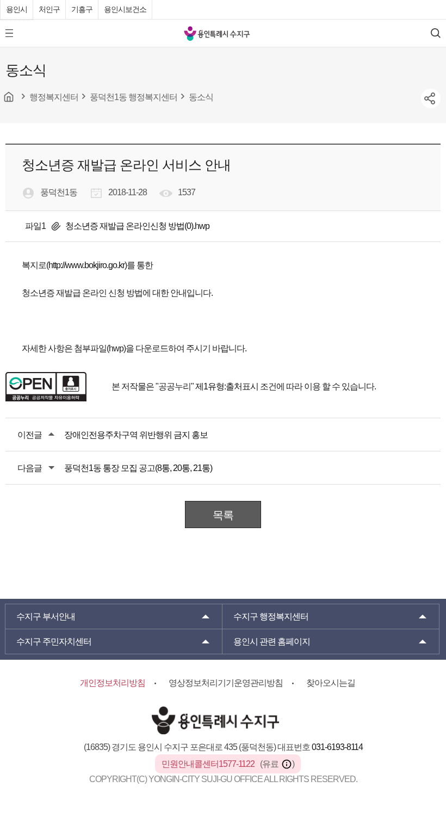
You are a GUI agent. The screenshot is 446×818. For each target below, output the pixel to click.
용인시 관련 (271, 641)
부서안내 (45, 616)
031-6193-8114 (337, 747)
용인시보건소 (125, 9)
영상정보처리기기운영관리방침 (226, 682)
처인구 (49, 9)
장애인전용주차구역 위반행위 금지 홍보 (136, 434)
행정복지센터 (270, 616)
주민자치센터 (53, 641)
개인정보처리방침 (112, 682)
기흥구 (81, 9)
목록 (223, 515)
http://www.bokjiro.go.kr (86, 265)
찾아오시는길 (330, 682)
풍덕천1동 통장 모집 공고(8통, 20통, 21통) (138, 468)
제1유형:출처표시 (226, 386)
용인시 (16, 9)
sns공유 (431, 98)
